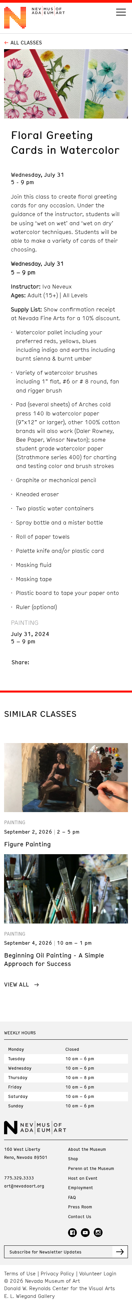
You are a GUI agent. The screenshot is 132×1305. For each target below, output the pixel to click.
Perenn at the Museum (91, 1168)
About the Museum (87, 1149)
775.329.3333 (19, 1177)
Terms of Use (20, 1273)
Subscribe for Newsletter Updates (45, 1251)
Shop (73, 1158)
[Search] (121, 13)
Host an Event (82, 1178)
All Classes (26, 42)
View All (16, 984)
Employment (80, 1187)
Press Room (80, 1206)
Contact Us (79, 1216)
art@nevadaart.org (24, 1186)
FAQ (72, 1197)
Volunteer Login (97, 1273)
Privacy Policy (57, 1273)
